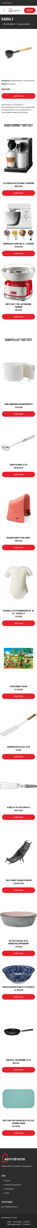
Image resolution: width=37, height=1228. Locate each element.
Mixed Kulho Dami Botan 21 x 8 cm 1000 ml (18, 987)
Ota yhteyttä (17, 1222)
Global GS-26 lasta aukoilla (18, 807)
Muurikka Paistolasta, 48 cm (18, 747)
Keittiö (7, 1181)
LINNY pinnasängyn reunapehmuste (18, 404)
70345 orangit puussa (18, 686)
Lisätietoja (18, 96)
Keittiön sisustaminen (13, 1185)
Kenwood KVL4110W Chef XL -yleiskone (18, 243)
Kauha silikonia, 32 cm (18, 464)
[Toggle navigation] (4, 10)
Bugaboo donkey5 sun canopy (18, 537)
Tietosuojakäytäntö (14, 1224)
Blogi (7, 1193)
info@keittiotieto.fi (7, 3)
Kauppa (30, 10)
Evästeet (26, 1222)
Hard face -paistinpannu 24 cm (18, 1060)
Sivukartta (26, 1224)
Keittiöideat (9, 1189)
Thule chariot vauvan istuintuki (18, 880)
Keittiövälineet (9, 24)
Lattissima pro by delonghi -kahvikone (18, 183)
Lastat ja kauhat (23, 24)
